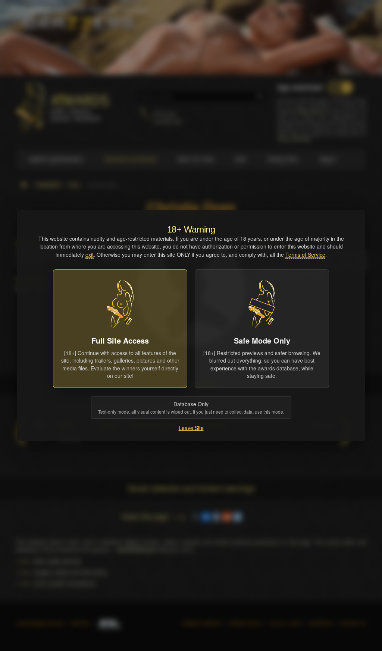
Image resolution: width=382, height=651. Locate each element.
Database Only (191, 407)
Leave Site (191, 428)
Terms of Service (305, 254)
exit (89, 254)
